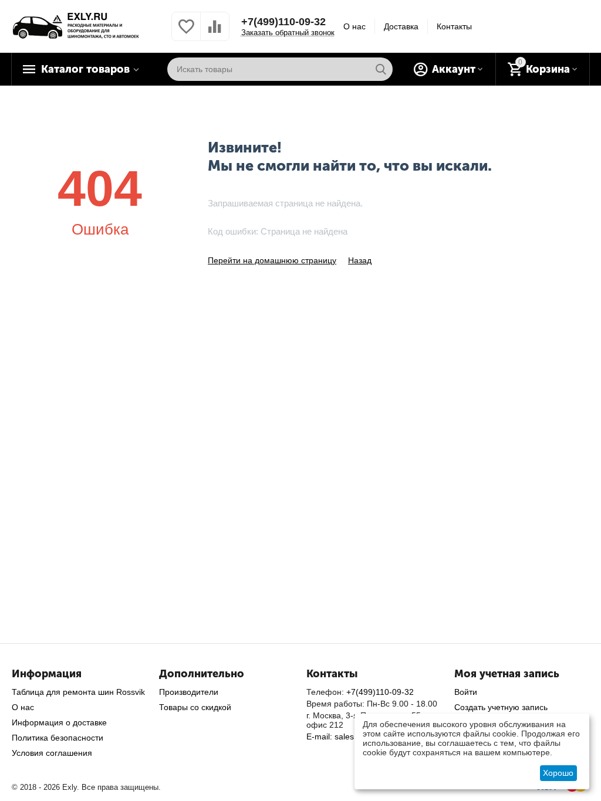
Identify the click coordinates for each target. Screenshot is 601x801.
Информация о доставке (59, 722)
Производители (188, 692)
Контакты (454, 26)
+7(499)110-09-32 (283, 22)
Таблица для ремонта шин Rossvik (78, 692)
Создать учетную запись (501, 707)
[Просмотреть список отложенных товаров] (186, 33)
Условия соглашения (52, 753)
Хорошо (558, 773)
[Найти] (381, 69)
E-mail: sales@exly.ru (346, 736)
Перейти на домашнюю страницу (272, 260)
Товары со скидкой (195, 707)
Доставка (401, 26)
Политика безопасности (57, 737)
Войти (465, 692)
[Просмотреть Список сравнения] (214, 33)
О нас (354, 26)
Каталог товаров (85, 69)
